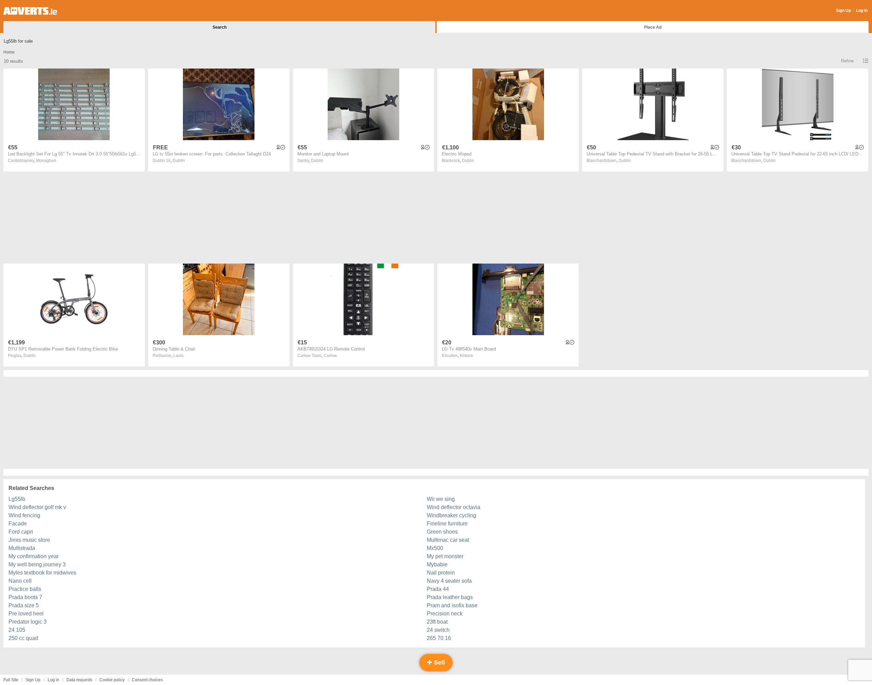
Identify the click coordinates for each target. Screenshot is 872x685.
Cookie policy (112, 679)
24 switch (438, 630)
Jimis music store (29, 540)
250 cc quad (23, 638)
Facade (18, 523)
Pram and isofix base (452, 605)
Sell (438, 662)
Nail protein (441, 573)
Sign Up (843, 10)
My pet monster (445, 556)
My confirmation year (34, 556)
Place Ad (652, 27)
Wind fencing (24, 515)
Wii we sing (441, 499)
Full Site (10, 679)
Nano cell (20, 581)
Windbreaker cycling (451, 515)
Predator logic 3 (28, 622)
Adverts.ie (30, 11)
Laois (178, 355)
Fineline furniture (447, 523)
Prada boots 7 (25, 597)
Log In (862, 10)
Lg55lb (17, 499)
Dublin (179, 160)
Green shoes (442, 532)
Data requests (79, 679)
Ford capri (21, 532)
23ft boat (437, 622)
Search (220, 27)
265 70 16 (439, 638)
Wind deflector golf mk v (37, 507)
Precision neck (445, 613)
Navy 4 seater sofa (449, 581)
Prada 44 (438, 589)
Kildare (466, 355)
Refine (847, 60)
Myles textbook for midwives (42, 573)
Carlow (330, 355)
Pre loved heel (26, 613)
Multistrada (22, 548)
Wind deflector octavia (453, 507)
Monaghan (46, 160)
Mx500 (435, 548)
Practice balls (25, 589)
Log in (53, 679)
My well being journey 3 (37, 564)
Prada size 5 (24, 605)
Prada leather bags (450, 597)
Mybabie (437, 564)
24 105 (17, 630)
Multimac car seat (448, 540)
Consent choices (147, 679)
